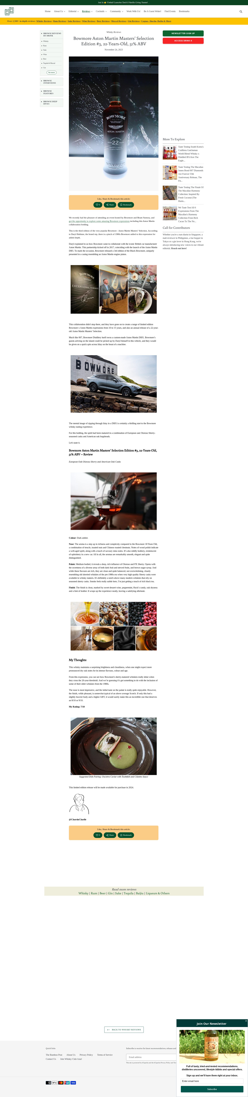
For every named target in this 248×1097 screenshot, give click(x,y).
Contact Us (51, 1059)
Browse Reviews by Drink (52, 34)
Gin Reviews (134, 21)
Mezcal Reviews (118, 21)
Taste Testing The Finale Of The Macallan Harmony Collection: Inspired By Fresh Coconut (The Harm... (191, 194)
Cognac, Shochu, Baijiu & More (156, 21)
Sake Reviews (74, 21)
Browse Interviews (49, 82)
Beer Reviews (103, 21)
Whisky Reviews (44, 21)
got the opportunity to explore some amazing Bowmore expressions (99, 221)
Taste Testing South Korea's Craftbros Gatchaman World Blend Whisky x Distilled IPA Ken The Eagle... (191, 154)
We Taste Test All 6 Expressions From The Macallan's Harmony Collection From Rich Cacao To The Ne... (188, 214)
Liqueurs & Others (157, 893)
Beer (102, 893)
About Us (70, 1055)
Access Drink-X (183, 41)
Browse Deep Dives (50, 103)
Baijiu (139, 893)
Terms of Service (105, 1055)
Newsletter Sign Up (183, 33)
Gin (110, 893)
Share (111, 205)
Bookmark (127, 205)
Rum (94, 893)
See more (51, 72)
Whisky (83, 893)
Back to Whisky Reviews (126, 1029)
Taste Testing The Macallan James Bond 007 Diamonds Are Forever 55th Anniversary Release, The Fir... (190, 174)
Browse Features (48, 92)
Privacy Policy (86, 1055)
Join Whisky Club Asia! (71, 1059)
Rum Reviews (59, 21)
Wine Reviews (88, 21)
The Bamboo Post (54, 1055)
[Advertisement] (183, 90)
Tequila (128, 893)
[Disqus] (124, 938)
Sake (118, 893)
